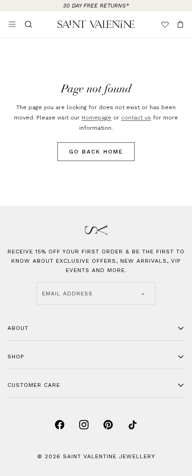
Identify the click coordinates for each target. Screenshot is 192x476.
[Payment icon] (59, 424)
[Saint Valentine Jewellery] (96, 24)
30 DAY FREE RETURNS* (96, 5)
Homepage (96, 117)
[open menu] (12, 24)
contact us (136, 117)
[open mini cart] (180, 24)
